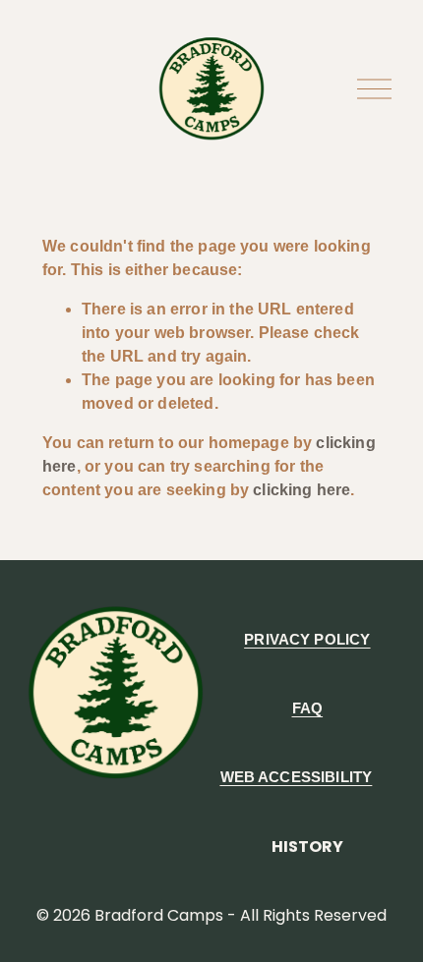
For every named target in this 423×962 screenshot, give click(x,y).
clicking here (301, 489)
